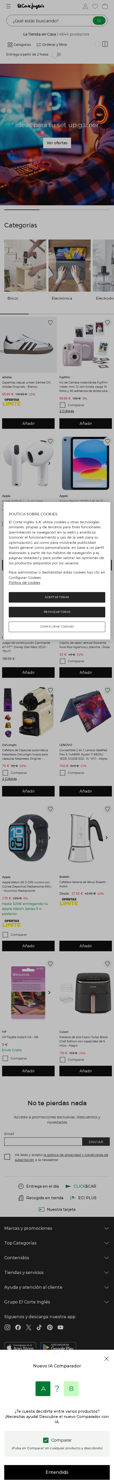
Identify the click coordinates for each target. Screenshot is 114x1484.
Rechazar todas (57, 612)
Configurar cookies (57, 626)
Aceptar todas (57, 597)
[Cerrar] (106, 1359)
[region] (57, 570)
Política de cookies (24, 583)
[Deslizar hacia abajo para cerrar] (57, 1356)
